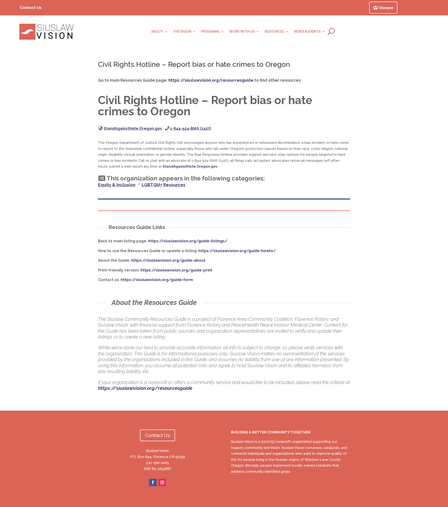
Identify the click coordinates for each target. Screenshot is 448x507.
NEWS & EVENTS (307, 31)
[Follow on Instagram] (162, 482)
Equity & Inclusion (116, 184)
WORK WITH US (242, 31)
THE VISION (182, 31)
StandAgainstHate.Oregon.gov (133, 128)
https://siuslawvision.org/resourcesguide (210, 80)
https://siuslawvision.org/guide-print (176, 270)
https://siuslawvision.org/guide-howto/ (237, 251)
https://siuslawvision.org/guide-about (168, 260)
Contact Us (31, 7)
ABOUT (157, 31)
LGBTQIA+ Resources (163, 184)
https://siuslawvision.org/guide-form (157, 280)
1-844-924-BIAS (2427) (190, 128)
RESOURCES (274, 31)
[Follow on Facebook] (153, 482)
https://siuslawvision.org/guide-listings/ (187, 241)
